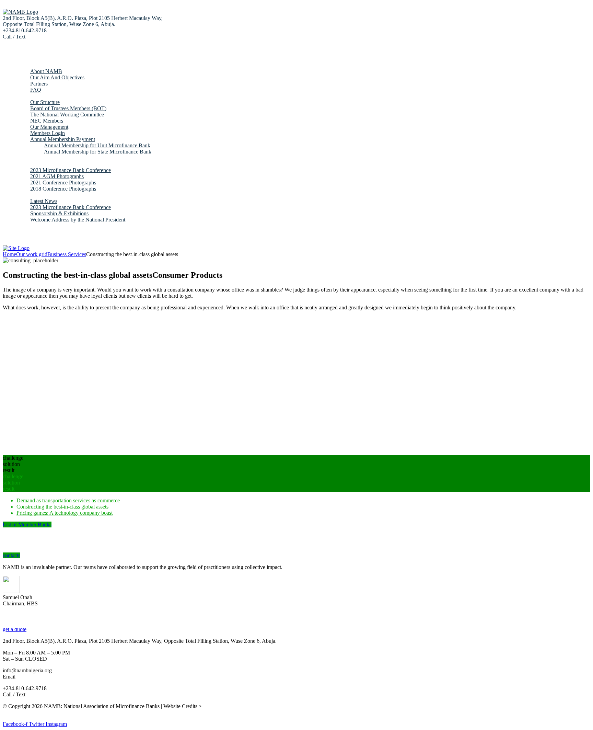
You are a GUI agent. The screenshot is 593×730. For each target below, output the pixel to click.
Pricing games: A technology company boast (64, 513)
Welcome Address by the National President (77, 220)
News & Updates (35, 195)
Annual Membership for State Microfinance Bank (97, 152)
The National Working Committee (67, 114)
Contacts (25, 226)
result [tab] (8, 470)
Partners (39, 84)
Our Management (49, 127)
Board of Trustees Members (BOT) (68, 108)
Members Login (47, 133)
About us (26, 65)
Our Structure (45, 102)
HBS (8, 712)
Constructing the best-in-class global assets (62, 507)
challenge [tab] (13, 458)
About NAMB (46, 71)
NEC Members (46, 121)
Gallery (24, 164)
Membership (30, 96)
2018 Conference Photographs (63, 189)
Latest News (43, 201)
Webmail (26, 232)
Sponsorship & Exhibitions (59, 213)
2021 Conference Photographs (63, 182)
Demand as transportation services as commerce (68, 500)
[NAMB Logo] (20, 12)
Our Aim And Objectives (57, 77)
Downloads (29, 158)
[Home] (16, 248)
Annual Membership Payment (62, 139)
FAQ (35, 90)
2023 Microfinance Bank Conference (70, 170)
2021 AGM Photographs (57, 176)
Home (23, 59)
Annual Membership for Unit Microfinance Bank (97, 145)
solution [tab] (11, 464)
